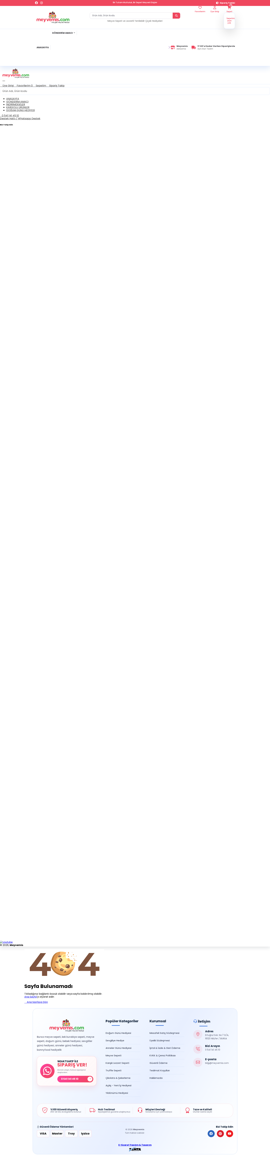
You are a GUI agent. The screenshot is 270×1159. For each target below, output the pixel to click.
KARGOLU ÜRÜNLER (17, 107)
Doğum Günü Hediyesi (118, 1033)
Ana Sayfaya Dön (37, 1002)
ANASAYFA (43, 47)
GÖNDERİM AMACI (62, 32)
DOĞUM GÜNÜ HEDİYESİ (20, 110)
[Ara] (176, 16)
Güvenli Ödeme (159, 1063)
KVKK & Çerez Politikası (163, 1055)
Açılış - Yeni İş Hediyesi (118, 1085)
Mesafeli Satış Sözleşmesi (164, 1033)
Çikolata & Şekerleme (118, 1078)
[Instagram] (41, 3)
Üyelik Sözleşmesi (160, 1040)
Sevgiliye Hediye (115, 1040)
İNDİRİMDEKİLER (15, 104)
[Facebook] (36, 3)
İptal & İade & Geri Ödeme (165, 1048)
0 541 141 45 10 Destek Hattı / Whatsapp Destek (20, 117)
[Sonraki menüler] (169, 47)
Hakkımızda (156, 1078)
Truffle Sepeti (113, 1070)
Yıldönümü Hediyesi (117, 1093)
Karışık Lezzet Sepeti (117, 1063)
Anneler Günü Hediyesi (118, 1048)
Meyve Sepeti (113, 1055)
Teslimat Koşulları (160, 1070)
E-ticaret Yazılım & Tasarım (135, 1145)
